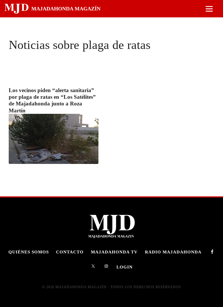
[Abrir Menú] (209, 8)
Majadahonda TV (114, 251)
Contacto (70, 251)
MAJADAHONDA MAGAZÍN (65, 9)
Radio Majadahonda (173, 251)
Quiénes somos (28, 251)
